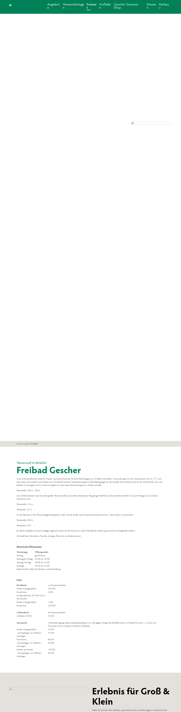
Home (19, 444)
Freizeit (26, 444)
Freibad (34, 444)
